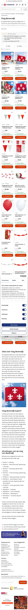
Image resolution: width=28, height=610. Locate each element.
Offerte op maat (4, 555)
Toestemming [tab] (5, 280)
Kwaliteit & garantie (5, 553)
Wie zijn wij (16, 544)
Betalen (2, 550)
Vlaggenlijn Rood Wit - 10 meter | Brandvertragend (7, 156)
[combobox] (12, 9)
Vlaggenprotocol (5, 547)
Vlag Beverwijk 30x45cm (5, 68)
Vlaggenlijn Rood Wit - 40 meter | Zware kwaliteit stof (7, 186)
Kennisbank (16, 546)
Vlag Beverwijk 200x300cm (19, 97)
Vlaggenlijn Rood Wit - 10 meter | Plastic (7, 127)
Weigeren (14, 333)
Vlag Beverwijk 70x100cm (19, 68)
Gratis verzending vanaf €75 (15, 1)
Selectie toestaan (14, 329)
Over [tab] (23, 280)
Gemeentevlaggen (20, 13)
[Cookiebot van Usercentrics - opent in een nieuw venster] (20, 276)
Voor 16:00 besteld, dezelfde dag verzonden (14, 527)
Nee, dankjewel (7, 605)
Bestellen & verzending (6, 549)
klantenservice (11, 534)
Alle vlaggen (16, 552)
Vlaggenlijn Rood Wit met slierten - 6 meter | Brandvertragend (20, 156)
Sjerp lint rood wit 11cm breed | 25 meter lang (20, 186)
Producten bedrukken (18, 550)
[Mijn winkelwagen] (25, 4)
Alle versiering (17, 553)
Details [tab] (14, 280)
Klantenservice (4, 544)
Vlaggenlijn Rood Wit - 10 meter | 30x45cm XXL (20, 127)
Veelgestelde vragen (5, 546)
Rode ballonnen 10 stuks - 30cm (6, 215)
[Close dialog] (26, 596)
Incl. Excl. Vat (25, 8)
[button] (12, 53)
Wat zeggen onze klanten (19, 547)
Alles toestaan (14, 325)
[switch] (24, 310)
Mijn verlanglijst (19, 4)
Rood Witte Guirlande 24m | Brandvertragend (6, 243)
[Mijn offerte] (22, 4)
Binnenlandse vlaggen (10, 13)
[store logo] (9, 5)
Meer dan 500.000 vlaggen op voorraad (13, 524)
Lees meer (3, 29)
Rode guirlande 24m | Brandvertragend (20, 272)
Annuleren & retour (5, 552)
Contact (16, 555)
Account (16, 4)
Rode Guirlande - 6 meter (20, 245)
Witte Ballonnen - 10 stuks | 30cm (20, 215)
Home (2, 13)
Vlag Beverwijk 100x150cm (5, 97)
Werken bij (16, 549)
